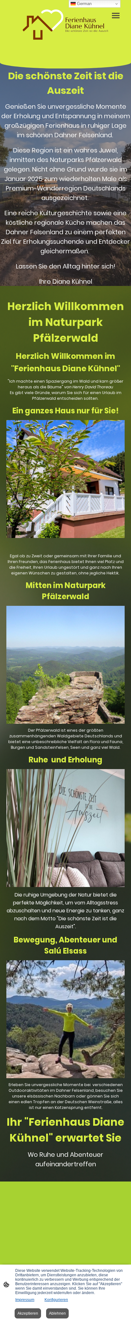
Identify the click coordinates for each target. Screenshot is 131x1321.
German (84, 3)
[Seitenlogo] (65, 25)
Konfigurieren (56, 1300)
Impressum (24, 1300)
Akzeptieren (27, 1313)
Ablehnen (57, 1313)
